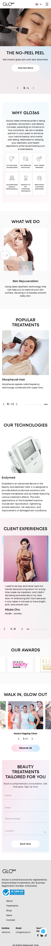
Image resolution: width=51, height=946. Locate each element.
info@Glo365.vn (23, 932)
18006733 (6, 932)
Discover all (25, 748)
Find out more (25, 76)
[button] (38, 4)
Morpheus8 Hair (13, 380)
